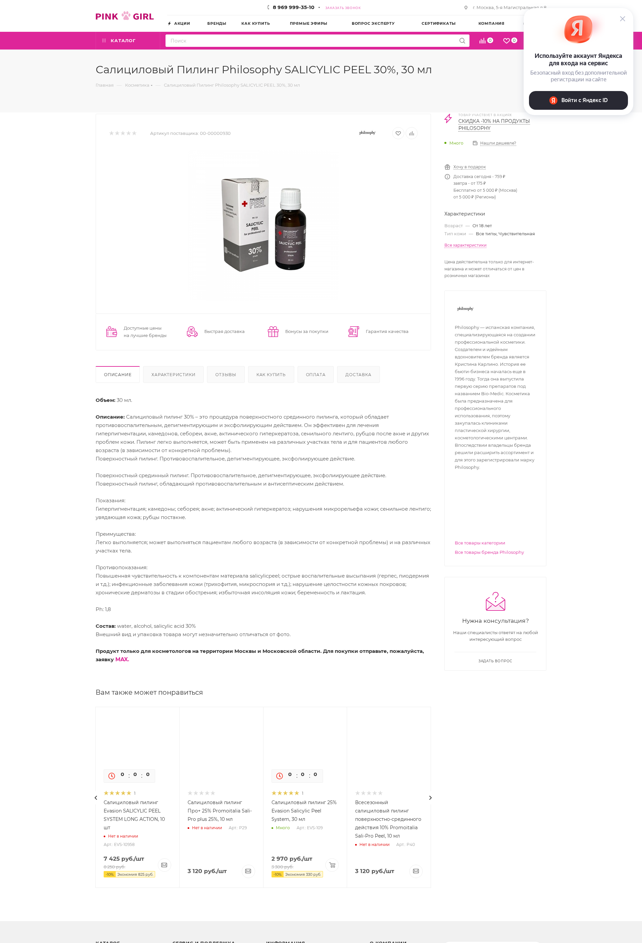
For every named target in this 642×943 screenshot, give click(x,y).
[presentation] (96, 797)
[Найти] (462, 40)
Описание (117, 374)
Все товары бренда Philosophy (489, 552)
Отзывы (225, 374)
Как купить (271, 374)
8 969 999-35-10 (293, 7)
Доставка (358, 374)
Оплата (316, 374)
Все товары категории (480, 542)
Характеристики (173, 374)
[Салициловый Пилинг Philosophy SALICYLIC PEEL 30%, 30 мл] (263, 225)
